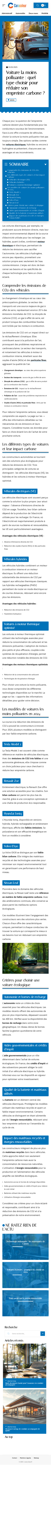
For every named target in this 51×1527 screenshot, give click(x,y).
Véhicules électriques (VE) (19, 180)
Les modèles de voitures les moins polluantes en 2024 (26, 188)
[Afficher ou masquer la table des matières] (37, 164)
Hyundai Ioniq (15, 197)
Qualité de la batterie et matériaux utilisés (26, 213)
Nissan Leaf (13, 203)
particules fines (38, 360)
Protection (11, 1381)
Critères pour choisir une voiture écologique (26, 205)
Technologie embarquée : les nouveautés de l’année (25, 1242)
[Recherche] (37, 5)
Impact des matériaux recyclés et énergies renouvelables (26, 217)
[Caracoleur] (17, 5)
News (12, 100)
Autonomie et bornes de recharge (22, 208)
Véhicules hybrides (16, 182)
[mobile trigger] (4, 5)
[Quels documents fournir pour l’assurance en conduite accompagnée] (24, 1361)
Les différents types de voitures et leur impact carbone (26, 176)
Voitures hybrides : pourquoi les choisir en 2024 (25, 1270)
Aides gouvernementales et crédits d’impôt (26, 210)
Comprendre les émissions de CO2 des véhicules (23, 171)
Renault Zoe (14, 195)
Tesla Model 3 (14, 192)
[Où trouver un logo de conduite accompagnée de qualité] (24, 1406)
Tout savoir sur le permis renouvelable (25, 1298)
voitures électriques (16, 144)
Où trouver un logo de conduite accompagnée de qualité (22, 1430)
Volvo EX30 (13, 200)
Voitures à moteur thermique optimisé (24, 185)
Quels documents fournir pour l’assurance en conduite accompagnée (24, 1384)
